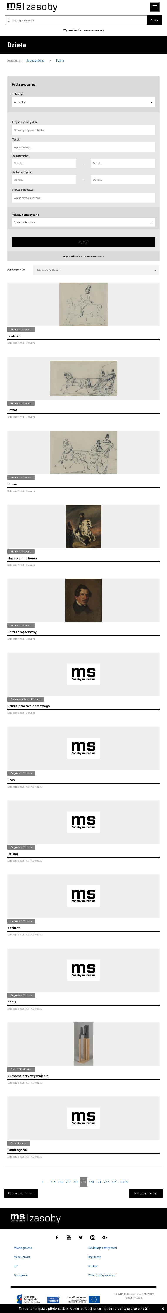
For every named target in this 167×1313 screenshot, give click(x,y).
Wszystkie (20, 102)
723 (114, 1182)
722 (106, 1182)
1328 (124, 1182)
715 (53, 1182)
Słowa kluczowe (23, 190)
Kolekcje (17, 94)
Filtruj (83, 242)
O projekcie (21, 1275)
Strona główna (35, 60)
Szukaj (155, 20)
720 (91, 1182)
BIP (16, 1266)
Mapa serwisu (22, 1257)
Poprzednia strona (21, 1193)
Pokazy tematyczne (25, 215)
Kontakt (93, 1266)
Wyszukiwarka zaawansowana (83, 30)
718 (75, 1182)
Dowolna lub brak (24, 222)
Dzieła (60, 60)
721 (98, 1182)
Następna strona (146, 1193)
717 (68, 1182)
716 (60, 1182)
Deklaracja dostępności (102, 1248)
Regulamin (94, 1257)
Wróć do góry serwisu (102, 1275)
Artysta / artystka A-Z (48, 270)
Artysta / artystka (25, 122)
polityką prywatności (132, 1308)
